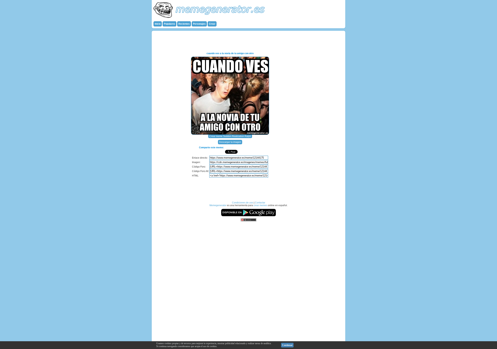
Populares (169, 24)
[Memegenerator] (210, 18)
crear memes (260, 205)
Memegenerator (217, 205)
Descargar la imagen (230, 142)
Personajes (199, 24)
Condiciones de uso (242, 202)
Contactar (260, 202)
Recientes (184, 24)
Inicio (158, 24)
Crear (212, 24)
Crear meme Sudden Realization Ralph (230, 136)
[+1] (260, 152)
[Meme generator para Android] (248, 215)
